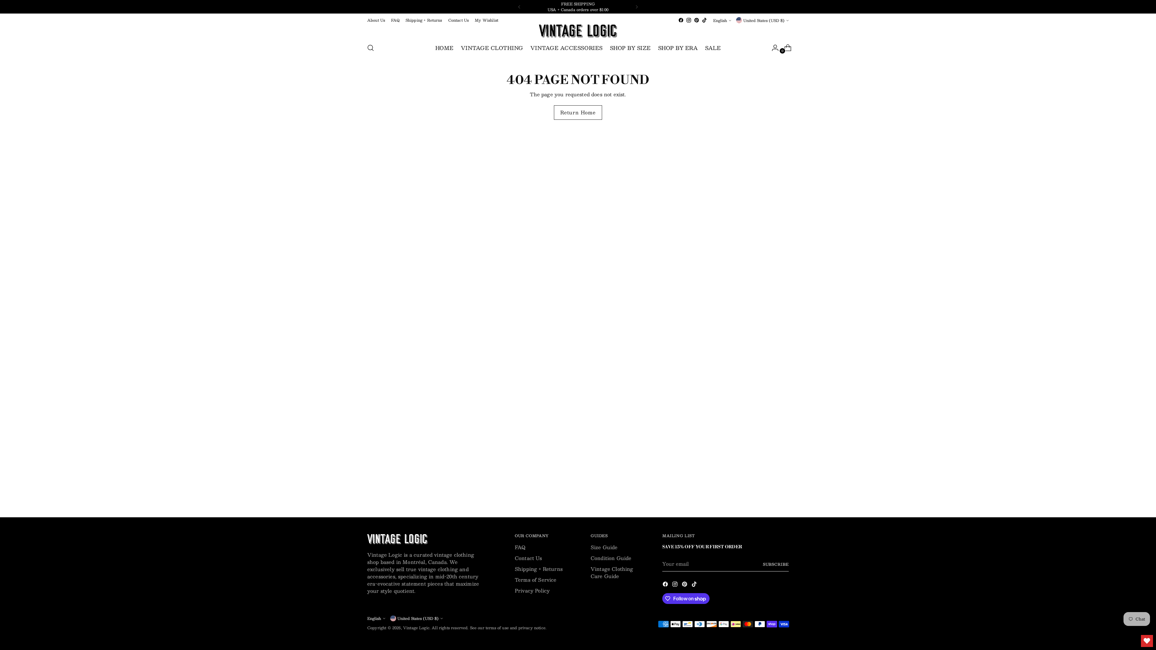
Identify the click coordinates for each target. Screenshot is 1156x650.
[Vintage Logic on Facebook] (681, 20)
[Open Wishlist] (1147, 641)
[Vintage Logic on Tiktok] (704, 20)
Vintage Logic (416, 627)
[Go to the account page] (773, 48)
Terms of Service (536, 580)
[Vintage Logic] (578, 31)
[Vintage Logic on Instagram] (688, 20)
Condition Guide (611, 558)
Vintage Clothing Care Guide (612, 572)
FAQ (520, 547)
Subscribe (776, 564)
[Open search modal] (371, 48)
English (720, 20)
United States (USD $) (764, 20)
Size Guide (604, 547)
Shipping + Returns (539, 569)
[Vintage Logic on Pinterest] (696, 20)
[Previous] (519, 7)
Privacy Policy (532, 591)
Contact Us (528, 558)
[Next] (636, 7)
